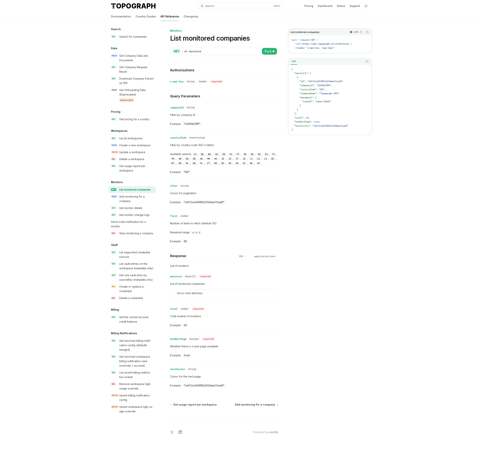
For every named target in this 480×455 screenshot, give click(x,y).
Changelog (191, 16)
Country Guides (146, 16)
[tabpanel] (330, 100)
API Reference (169, 16)
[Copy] (257, 51)
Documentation (121, 16)
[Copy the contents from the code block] (367, 32)
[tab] (293, 61)
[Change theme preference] (366, 6)
